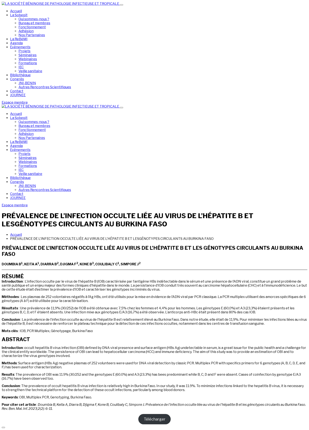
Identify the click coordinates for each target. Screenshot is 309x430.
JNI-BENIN (27, 83)
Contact (16, 91)
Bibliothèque (20, 75)
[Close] (121, 107)
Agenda (16, 43)
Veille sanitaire (30, 71)
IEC (21, 67)
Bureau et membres (34, 23)
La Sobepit (19, 15)
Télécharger (154, 419)
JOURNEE (18, 95)
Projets (24, 51)
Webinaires (27, 59)
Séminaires (27, 55)
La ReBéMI (19, 39)
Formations (27, 63)
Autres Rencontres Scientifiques (44, 87)
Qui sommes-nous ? (33, 19)
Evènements (20, 47)
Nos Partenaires (31, 35)
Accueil (16, 11)
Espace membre (15, 102)
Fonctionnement (32, 27)
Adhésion (26, 31)
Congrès (17, 79)
